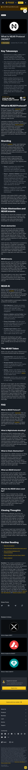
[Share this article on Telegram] (15, 605)
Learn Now (23, 8)
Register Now (14, 688)
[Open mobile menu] (25, 2)
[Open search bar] (15, 2)
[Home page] (9, 3)
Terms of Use (17, 761)
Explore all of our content (13, 702)
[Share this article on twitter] (2, 605)
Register (20, 2)
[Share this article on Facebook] (8, 605)
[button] (25, 3)
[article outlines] (25, 11)
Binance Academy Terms (6, 762)
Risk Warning (22, 761)
